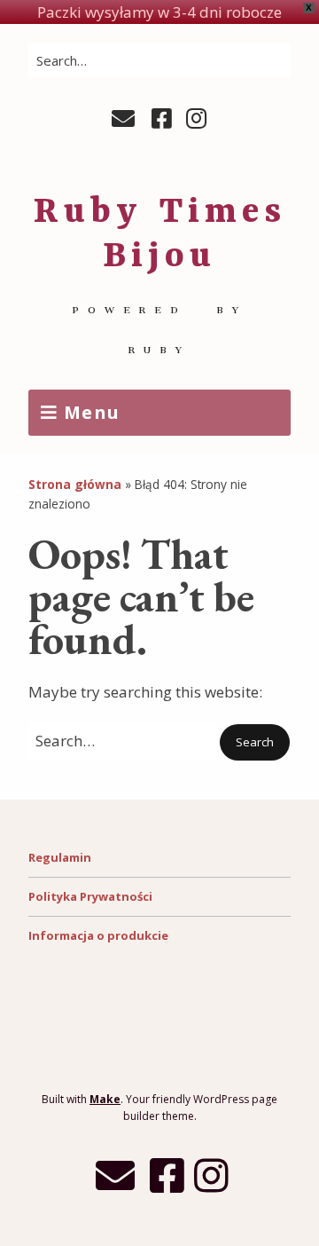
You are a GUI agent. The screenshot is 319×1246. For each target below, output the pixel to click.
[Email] (125, 119)
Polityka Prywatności (90, 896)
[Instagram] (196, 119)
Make (105, 1099)
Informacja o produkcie (98, 935)
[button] (255, 742)
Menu (92, 412)
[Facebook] (161, 119)
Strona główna (74, 484)
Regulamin (59, 857)
